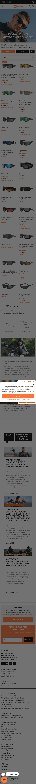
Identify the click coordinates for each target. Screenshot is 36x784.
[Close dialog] (35, 380)
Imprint (28, 399)
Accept (18, 396)
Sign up (27, 402)
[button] (33, 384)
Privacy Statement (21, 399)
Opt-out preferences (11, 399)
